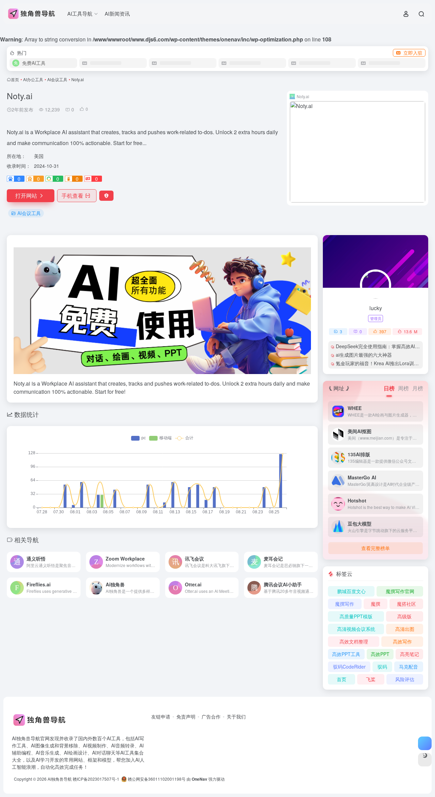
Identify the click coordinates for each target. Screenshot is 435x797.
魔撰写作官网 (400, 591)
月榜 (417, 388)
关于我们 (236, 716)
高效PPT (380, 654)
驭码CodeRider (349, 666)
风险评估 (404, 679)
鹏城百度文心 (351, 591)
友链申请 (160, 716)
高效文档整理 (354, 641)
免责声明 (185, 716)
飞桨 (371, 679)
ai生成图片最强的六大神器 (364, 354)
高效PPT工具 (346, 654)
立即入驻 (412, 52)
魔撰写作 (344, 603)
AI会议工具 (57, 79)
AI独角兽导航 (60, 779)
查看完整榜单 (375, 548)
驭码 (382, 666)
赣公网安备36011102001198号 (156, 779)
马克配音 (408, 666)
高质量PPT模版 (356, 616)
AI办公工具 (33, 79)
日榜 (389, 388)
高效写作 (402, 641)
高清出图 (404, 628)
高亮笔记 (409, 654)
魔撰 (375, 603)
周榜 (403, 388)
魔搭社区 (406, 603)
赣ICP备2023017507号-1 (96, 779)
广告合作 (211, 716)
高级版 (404, 616)
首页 (15, 79)
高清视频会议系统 (356, 628)
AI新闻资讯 (117, 13)
